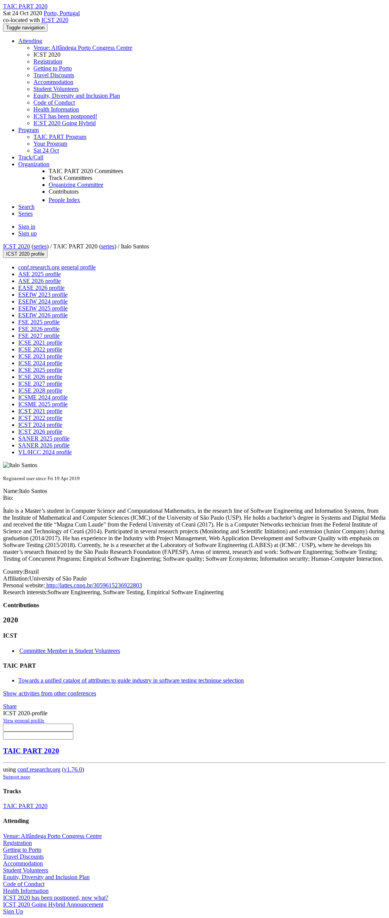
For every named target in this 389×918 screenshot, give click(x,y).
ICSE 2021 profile (40, 342)
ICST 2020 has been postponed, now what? (55, 897)
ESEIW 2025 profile (43, 308)
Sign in (26, 226)
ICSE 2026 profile (40, 377)
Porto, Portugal (62, 13)
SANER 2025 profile (44, 438)
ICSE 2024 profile (40, 363)
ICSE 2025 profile (40, 370)
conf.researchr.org (38, 769)
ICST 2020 (54, 20)
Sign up (27, 233)
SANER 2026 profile (44, 445)
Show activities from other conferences (49, 693)
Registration (47, 61)
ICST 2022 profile (40, 418)
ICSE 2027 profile (40, 383)
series (40, 246)
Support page (16, 777)
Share (10, 706)
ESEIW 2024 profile (43, 301)
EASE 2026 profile (41, 288)
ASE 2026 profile (39, 281)
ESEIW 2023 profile (43, 294)
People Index (64, 200)
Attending (30, 41)
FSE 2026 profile (39, 329)
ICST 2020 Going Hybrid (64, 123)
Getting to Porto (52, 68)
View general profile (23, 720)
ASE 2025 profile (39, 274)
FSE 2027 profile (39, 336)
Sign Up (13, 911)
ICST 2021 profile (40, 411)
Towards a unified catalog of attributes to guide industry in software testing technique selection (131, 680)
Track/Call (30, 157)
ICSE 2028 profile (40, 390)
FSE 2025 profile (39, 322)
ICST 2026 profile (40, 431)
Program (28, 130)
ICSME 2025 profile (43, 404)
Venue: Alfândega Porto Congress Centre (82, 48)
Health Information (56, 109)
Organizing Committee (76, 184)
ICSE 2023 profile (40, 356)
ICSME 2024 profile (43, 397)
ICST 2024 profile (40, 425)
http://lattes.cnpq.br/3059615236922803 (93, 585)
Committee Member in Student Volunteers (69, 651)
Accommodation (53, 82)
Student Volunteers (56, 89)
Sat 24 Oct (46, 150)
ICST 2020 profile (25, 254)
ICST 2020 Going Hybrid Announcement (53, 904)
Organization (33, 164)
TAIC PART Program (59, 137)
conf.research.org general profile (57, 267)
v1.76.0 (73, 769)
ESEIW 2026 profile (43, 315)
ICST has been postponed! (65, 116)
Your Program (50, 143)
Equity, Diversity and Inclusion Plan (76, 95)
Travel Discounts (53, 75)
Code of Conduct (54, 102)
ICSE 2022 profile (40, 349)
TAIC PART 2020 (31, 751)
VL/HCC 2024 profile (45, 452)
